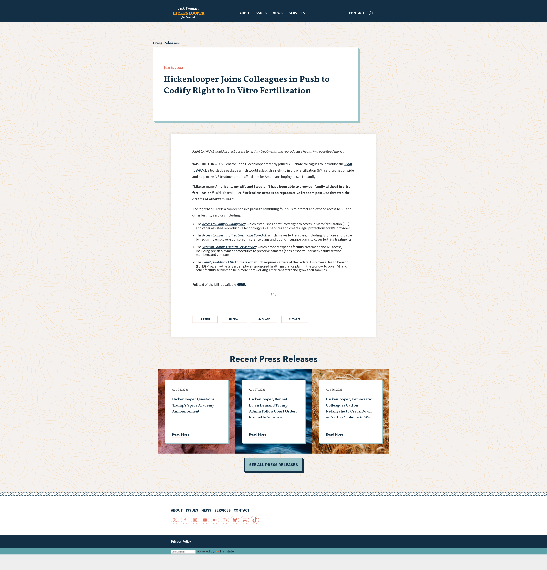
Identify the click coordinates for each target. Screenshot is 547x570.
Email (234, 319)
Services (297, 13)
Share (264, 319)
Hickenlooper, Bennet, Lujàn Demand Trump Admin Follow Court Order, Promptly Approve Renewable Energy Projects (273, 411)
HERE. (241, 284)
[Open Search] (371, 13)
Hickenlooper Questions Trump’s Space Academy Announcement (193, 405)
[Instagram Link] (195, 520)
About (245, 13)
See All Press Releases (273, 464)
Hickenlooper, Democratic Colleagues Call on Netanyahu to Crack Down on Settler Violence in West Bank (349, 411)
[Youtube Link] (205, 520)
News (278, 13)
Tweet (295, 319)
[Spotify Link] (225, 520)
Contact (357, 13)
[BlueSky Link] (235, 520)
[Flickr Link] (215, 520)
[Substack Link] (245, 520)
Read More (180, 434)
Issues (260, 13)
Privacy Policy (181, 541)
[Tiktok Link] (255, 520)
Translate (227, 551)
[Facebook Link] (185, 520)
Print (205, 319)
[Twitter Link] (175, 520)
